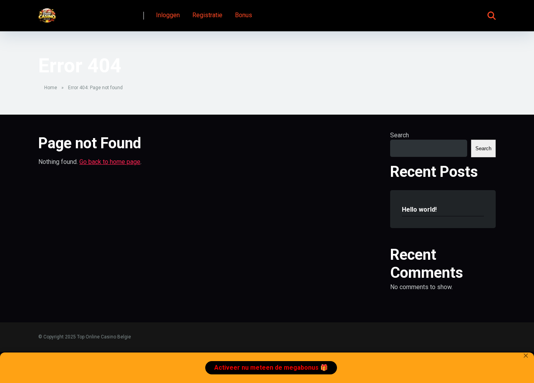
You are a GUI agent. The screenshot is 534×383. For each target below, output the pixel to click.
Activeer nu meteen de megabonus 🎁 (271, 367)
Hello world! (419, 209)
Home (50, 87)
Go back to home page (109, 161)
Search (399, 135)
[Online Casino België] (47, 12)
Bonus (243, 15)
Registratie (207, 15)
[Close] (525, 355)
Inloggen (168, 15)
